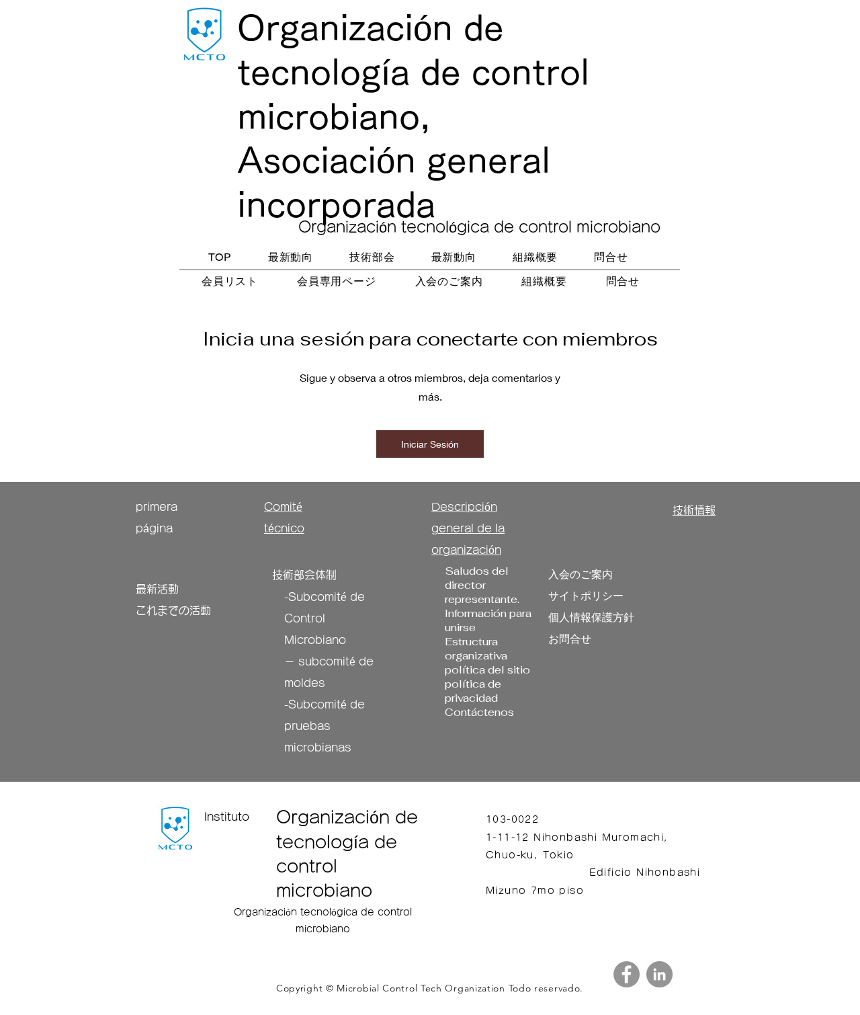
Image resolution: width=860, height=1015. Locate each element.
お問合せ (569, 639)
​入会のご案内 (580, 574)
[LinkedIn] (659, 974)
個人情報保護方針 (591, 617)
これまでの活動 (173, 610)
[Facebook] (626, 974)
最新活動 (157, 588)
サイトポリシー (586, 596)
